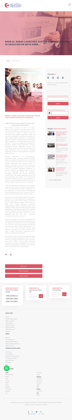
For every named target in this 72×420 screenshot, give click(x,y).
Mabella (8, 387)
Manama (39, 383)
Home (8, 61)
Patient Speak (9, 323)
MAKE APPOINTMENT (24, 271)
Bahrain (39, 377)
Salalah (8, 391)
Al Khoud (39, 372)
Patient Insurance (10, 329)
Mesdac (60, 402)
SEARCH (58, 104)
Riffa (38, 387)
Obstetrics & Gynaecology (12, 356)
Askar (38, 385)
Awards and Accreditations (13, 344)
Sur (6, 393)
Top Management (10, 339)
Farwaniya (39, 391)
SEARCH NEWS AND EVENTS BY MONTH (57, 110)
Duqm (38, 375)
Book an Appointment (11, 319)
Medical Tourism (10, 325)
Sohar (7, 383)
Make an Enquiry (10, 321)
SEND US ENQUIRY (24, 276)
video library (33, 414)
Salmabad (39, 378)
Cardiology (8, 352)
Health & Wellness (10, 327)
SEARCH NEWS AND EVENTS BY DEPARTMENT (58, 96)
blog (43, 414)
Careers (32, 404)
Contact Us (27, 404)
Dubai (38, 395)
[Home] (13, 5)
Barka (7, 385)
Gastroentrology (10, 360)
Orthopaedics (9, 354)
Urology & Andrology (11, 358)
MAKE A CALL (24, 266)
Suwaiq (7, 381)
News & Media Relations (12, 341)
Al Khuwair (8, 389)
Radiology (8, 362)
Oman (7, 372)
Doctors (8, 317)
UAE (38, 393)
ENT (7, 364)
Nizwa (7, 376)
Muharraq (39, 381)
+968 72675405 (12, 301)
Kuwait (39, 389)
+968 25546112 (12, 296)
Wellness (8, 331)
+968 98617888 (12, 298)
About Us (8, 337)
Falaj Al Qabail (9, 374)
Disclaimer (45, 404)
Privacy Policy (38, 404)
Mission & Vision (10, 346)
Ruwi (7, 378)
